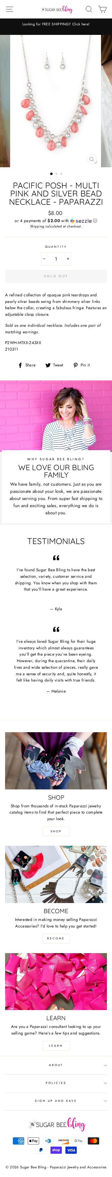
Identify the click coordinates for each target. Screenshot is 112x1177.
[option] (56, 24)
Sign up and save (56, 1101)
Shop (56, 831)
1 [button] (51, 174)
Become (56, 938)
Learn (56, 1045)
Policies (56, 1083)
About (56, 1065)
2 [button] (57, 174)
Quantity (56, 246)
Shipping (37, 226)
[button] (56, 221)
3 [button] (61, 174)
